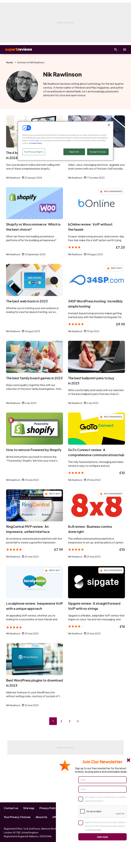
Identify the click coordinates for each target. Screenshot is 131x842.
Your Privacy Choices (17, 817)
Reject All (74, 152)
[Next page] (78, 721)
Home (9, 62)
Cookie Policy (35, 143)
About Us (41, 817)
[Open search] (115, 49)
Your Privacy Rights (33, 152)
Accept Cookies (98, 152)
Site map (28, 808)
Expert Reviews (16, 49)
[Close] (108, 125)
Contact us (11, 808)
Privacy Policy (48, 808)
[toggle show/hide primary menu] (124, 49)
